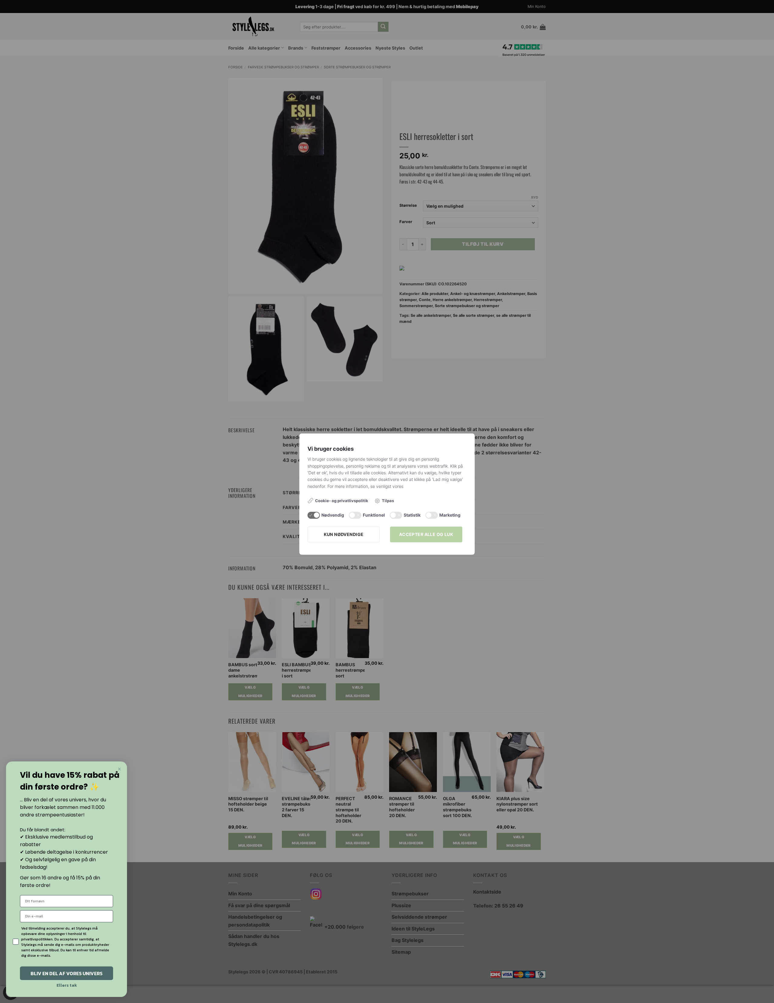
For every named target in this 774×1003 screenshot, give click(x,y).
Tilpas (388, 500)
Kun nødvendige (344, 534)
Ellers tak (67, 985)
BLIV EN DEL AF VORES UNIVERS (66, 973)
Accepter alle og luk (426, 534)
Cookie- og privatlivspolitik (341, 500)
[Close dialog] (119, 769)
